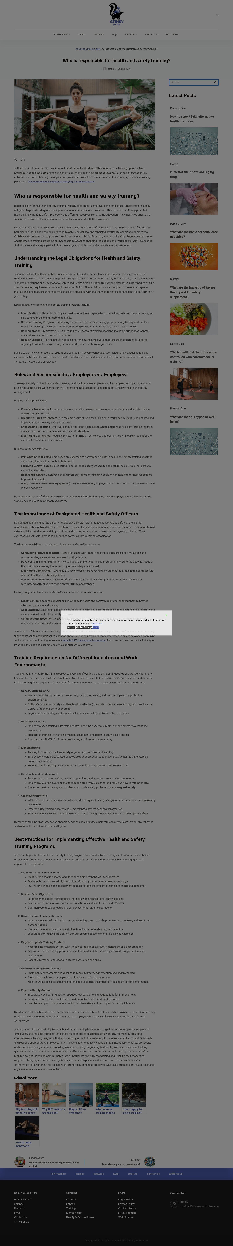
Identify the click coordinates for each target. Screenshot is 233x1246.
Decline (71, 627)
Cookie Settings (84, 627)
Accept (95, 627)
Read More (96, 623)
